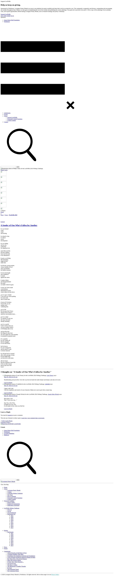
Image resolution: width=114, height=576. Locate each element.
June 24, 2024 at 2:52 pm (10, 385)
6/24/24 (3, 221)
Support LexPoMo (6, 14)
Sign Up (9, 509)
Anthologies (7, 113)
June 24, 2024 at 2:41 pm (10, 377)
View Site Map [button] (5, 484)
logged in (10, 415)
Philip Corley (4, 170)
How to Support (11, 496)
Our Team (10, 495)
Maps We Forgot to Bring (14, 560)
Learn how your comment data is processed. (32, 418)
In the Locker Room (7, 421)
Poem (2, 212)
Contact (6, 122)
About (5, 116)
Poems (6, 215)
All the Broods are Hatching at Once (17, 553)
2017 (12, 521)
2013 (12, 527)
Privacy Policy (11, 502)
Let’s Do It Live (11, 563)
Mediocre (6, 435)
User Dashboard (11, 512)
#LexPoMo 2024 (13, 215)
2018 (12, 520)
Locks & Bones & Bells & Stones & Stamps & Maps (21, 557)
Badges (6, 530)
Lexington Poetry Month (13, 490)
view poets (3, 15)
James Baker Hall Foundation (12, 20)
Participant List (11, 514)
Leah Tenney (50, 375)
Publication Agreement (13, 505)
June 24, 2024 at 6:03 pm (10, 395)
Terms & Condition (9, 501)
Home (2, 215)
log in (12, 15)
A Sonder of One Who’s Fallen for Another (19, 225)
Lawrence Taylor (5, 422)
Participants (10, 532)
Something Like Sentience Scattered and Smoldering (21, 556)
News (5, 547)
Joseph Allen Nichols (53, 394)
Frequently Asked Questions (14, 119)
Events (6, 114)
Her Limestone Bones (13, 571)
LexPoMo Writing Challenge (15, 493)
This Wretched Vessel (13, 569)
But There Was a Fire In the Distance (17, 559)
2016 (12, 523)
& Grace (9, 568)
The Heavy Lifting (12, 565)
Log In (9, 511)
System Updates (11, 120)
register (9, 15)
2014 (12, 526)
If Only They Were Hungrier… (15, 562)
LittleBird (47, 384)
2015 (12, 524)
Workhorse (7, 21)
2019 (12, 518)
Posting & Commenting (13, 504)
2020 (12, 517)
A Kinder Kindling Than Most (15, 554)
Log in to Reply (8, 382)
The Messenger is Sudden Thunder (16, 566)
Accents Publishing (9, 433)
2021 (12, 515)
